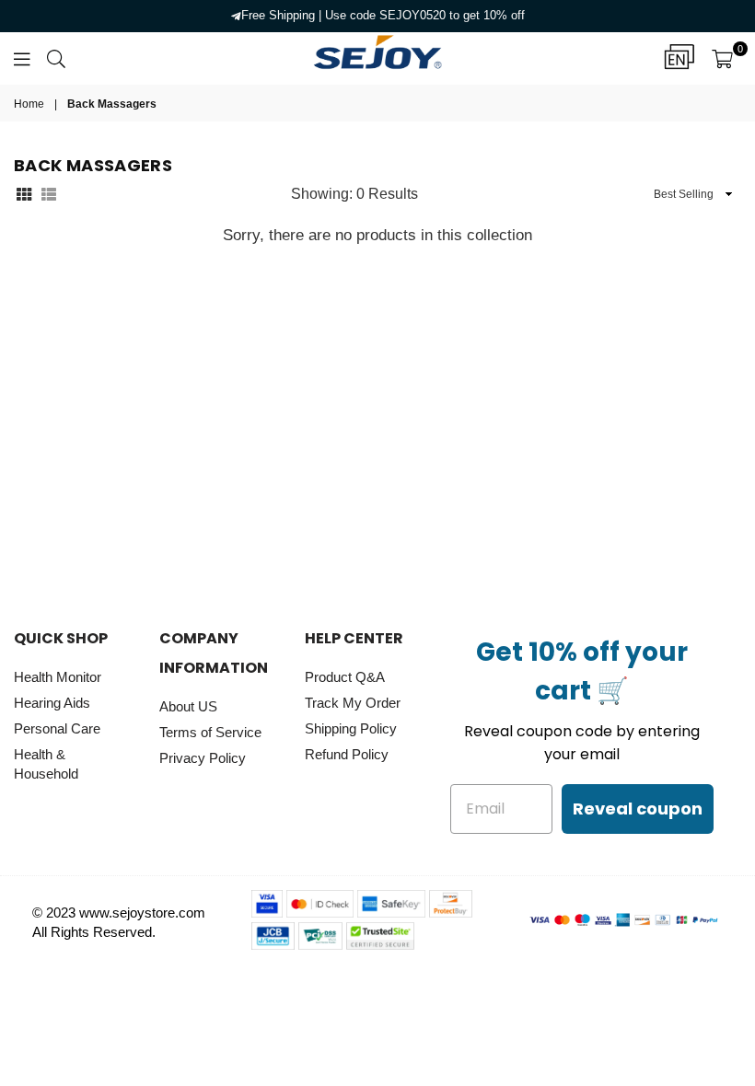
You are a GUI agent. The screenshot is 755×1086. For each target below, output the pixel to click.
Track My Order (353, 703)
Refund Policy (347, 754)
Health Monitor (57, 677)
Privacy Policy (202, 758)
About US (188, 706)
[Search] (56, 58)
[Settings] (679, 58)
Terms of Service (210, 732)
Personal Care (57, 728)
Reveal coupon (638, 808)
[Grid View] (24, 193)
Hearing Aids (52, 703)
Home (29, 104)
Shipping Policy (351, 728)
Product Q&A (345, 677)
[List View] (49, 193)
